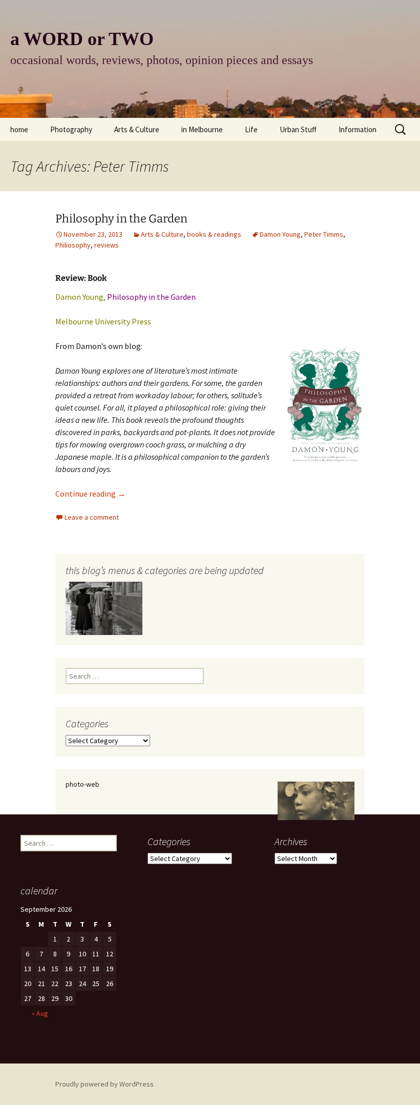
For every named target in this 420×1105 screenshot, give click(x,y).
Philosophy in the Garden (121, 219)
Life (251, 129)
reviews (106, 245)
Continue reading (90, 493)
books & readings (214, 234)
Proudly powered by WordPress (104, 1084)
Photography (71, 129)
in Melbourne (202, 129)
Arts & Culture (136, 129)
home (19, 129)
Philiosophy (73, 245)
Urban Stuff (298, 129)
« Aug (40, 1013)
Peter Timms (323, 234)
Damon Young (280, 234)
